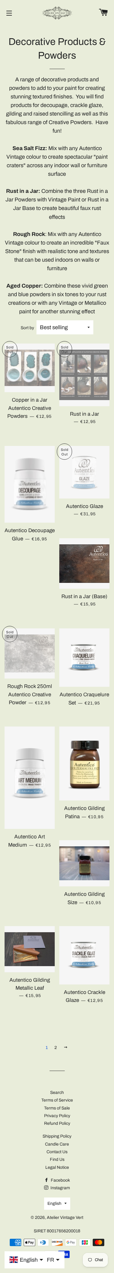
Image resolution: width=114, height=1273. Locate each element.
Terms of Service (57, 1100)
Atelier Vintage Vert (65, 1217)
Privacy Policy (57, 1115)
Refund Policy (57, 1123)
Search (57, 1092)
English (54, 1203)
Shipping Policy (57, 1136)
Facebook (60, 1180)
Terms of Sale (57, 1108)
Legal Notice (57, 1167)
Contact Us (57, 1152)
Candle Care (57, 1144)
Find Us (57, 1159)
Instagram (60, 1188)
